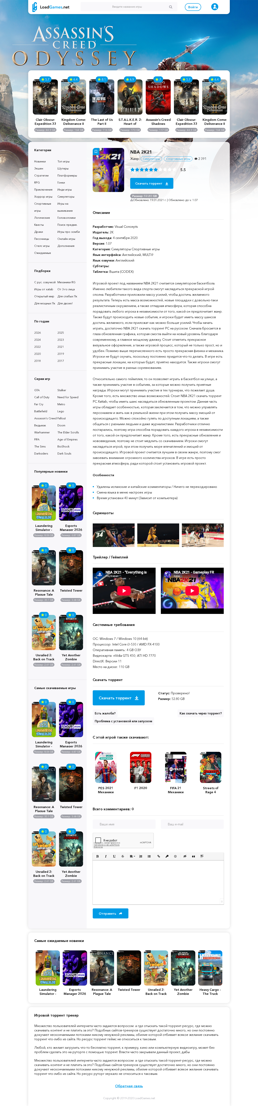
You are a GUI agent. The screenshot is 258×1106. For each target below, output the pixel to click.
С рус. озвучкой (45, 282)
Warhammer (42, 432)
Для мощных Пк (44, 303)
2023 (60, 340)
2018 (37, 361)
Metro (61, 404)
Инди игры (64, 189)
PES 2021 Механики (106, 790)
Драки (38, 232)
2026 (37, 332)
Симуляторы (65, 196)
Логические (42, 218)
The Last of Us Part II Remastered (102, 122)
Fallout (61, 418)
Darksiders (41, 453)
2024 (37, 340)
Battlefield (40, 411)
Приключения (43, 189)
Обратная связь (129, 1086)
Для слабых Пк (67, 296)
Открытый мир (44, 296)
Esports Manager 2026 (71, 527)
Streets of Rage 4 (210, 790)
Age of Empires (67, 439)
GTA (37, 390)
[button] (97, 856)
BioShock (63, 446)
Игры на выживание (65, 207)
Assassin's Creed (45, 418)
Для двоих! (65, 303)
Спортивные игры (42, 207)
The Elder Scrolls (68, 432)
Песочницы (41, 239)
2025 (60, 332)
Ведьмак (40, 425)
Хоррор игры (43, 196)
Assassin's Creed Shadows (158, 122)
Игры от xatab (43, 289)
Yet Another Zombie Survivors (71, 656)
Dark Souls (64, 453)
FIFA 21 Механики (176, 790)
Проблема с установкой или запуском (123, 721)
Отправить (108, 913)
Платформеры (67, 175)
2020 (37, 354)
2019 (60, 354)
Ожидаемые (42, 253)
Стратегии (41, 175)
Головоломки (66, 218)
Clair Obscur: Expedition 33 (45, 122)
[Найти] (170, 7)
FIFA (37, 439)
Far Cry (38, 404)
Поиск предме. (67, 225)
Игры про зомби (68, 232)
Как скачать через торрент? (201, 713)
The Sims (40, 446)
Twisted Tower (71, 590)
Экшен (38, 168)
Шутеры (63, 168)
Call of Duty (41, 397)
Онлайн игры (66, 239)
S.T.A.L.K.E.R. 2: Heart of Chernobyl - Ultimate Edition (130, 122)
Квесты (39, 225)
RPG (37, 182)
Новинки (40, 161)
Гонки (61, 182)
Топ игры (63, 161)
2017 (60, 361)
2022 (37, 347)
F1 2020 (140, 788)
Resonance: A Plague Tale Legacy (44, 592)
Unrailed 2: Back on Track (43, 656)
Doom (61, 425)
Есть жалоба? (105, 713)
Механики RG (66, 282)
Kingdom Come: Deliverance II (73, 122)
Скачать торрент (149, 183)
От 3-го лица (66, 289)
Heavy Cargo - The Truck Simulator (210, 992)
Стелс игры (42, 246)
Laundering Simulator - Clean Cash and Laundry (43, 527)
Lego (60, 411)
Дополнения (65, 246)
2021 (60, 347)
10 (174, 169)
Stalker (61, 390)
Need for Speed (67, 397)
